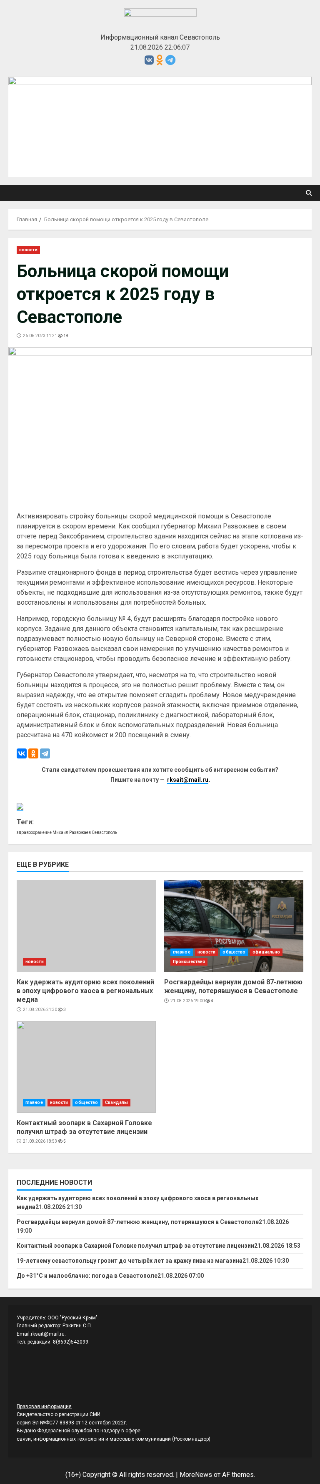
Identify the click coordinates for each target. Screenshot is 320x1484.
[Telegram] (45, 753)
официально (266, 952)
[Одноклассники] (33, 753)
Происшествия (189, 961)
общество (233, 952)
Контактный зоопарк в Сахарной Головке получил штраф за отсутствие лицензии (86, 1067)
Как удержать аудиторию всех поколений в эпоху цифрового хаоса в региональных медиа (86, 926)
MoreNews (196, 1475)
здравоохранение (34, 832)
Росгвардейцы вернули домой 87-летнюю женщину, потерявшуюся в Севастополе (233, 926)
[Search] (309, 193)
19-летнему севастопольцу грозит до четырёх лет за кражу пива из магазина (129, 1260)
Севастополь (104, 832)
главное (181, 952)
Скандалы (116, 1102)
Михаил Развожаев (71, 832)
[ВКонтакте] (22, 753)
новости (28, 250)
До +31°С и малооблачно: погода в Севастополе (87, 1275)
